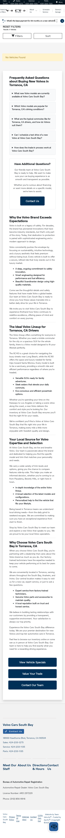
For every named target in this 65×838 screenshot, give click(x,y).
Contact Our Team (32, 685)
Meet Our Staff (9, 767)
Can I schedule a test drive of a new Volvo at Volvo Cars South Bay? (30, 136)
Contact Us (32, 201)
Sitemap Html (25, 818)
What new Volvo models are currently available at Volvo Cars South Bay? (30, 95)
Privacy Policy (12, 818)
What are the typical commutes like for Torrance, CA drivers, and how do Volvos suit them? (31, 121)
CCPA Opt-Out (40, 818)
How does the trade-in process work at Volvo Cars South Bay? (31, 149)
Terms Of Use (18, 818)
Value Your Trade (32, 673)
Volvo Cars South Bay (5, 818)
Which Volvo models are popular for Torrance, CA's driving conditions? (30, 107)
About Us (24, 765)
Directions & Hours (39, 767)
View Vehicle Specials (32, 662)
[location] (56, 2)
